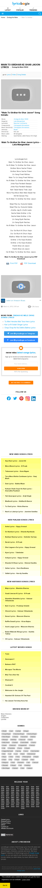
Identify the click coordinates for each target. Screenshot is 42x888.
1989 (17, 799)
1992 (32, 799)
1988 (12, 799)
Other (11, 757)
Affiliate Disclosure (7, 828)
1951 (27, 790)
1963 (7, 794)
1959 (27, 792)
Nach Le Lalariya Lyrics (21, 512)
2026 (2, 808)
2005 (17, 803)
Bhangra (5, 739)
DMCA (3, 825)
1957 (17, 792)
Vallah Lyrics (16, 573)
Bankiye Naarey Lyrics (20, 537)
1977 (37, 796)
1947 (7, 790)
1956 (12, 792)
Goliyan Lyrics (16, 558)
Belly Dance (6, 742)
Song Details (21, 74)
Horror (26, 751)
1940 (12, 788)
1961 (37, 792)
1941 (17, 788)
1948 (12, 790)
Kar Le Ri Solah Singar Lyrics (16, 325)
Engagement (23, 745)
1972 (12, 796)
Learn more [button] (26, 879)
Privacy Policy (5, 823)
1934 (22, 787)
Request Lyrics (6, 821)
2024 (32, 806)
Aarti (11, 731)
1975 (27, 796)
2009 (38, 803)
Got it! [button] (5, 885)
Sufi (20, 765)
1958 (22, 792)
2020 (12, 806)
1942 (22, 788)
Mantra (33, 737)
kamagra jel (36, 775)
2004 (13, 803)
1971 (7, 796)
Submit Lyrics (5, 819)
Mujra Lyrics (17, 588)
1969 (37, 794)
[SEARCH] (40, 14)
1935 (27, 787)
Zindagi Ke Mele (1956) (21, 119)
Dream (5, 745)
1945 (37, 788)
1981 (17, 797)
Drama (34, 742)
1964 (12, 794)
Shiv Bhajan (6, 768)
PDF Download (30, 263)
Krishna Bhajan (32, 734)
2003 (7, 803)
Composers (5, 717)
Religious (5, 762)
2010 (2, 805)
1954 (2, 792)
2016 (32, 805)
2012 (12, 805)
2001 (37, 801)
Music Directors (6, 714)
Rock (13, 762)
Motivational (31, 754)
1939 (7, 788)
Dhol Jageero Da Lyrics (20, 547)
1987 (7, 799)
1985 (37, 797)
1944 (32, 788)
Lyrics (9, 74)
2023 (27, 806)
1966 (22, 794)
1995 (7, 801)
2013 (17, 805)
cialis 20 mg (4, 775)
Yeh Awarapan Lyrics (18, 496)
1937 (37, 787)
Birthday (13, 739)
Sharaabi (5, 765)
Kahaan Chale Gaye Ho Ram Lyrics (19, 490)
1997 (17, 801)
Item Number (35, 751)
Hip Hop (19, 751)
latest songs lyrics (26, 352)
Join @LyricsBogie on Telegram (22, 334)
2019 (7, 806)
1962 (2, 794)
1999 (27, 801)
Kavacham (25, 737)
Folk (4, 748)
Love (16, 754)
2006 (23, 803)
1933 (17, 787)
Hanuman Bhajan (19, 734)
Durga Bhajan (6, 734)
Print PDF (14, 263)
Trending (33, 10)
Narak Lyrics (13, 542)
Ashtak (19, 731)
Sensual (35, 762)
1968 (32, 794)
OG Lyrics (17, 639)
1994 (2, 801)
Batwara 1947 (10, 664)
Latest (8, 10)
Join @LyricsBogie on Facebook (22, 340)
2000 (33, 801)
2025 (37, 806)
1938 (2, 788)
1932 (12, 787)
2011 (7, 805)
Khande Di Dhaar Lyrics (21, 563)
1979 (7, 797)
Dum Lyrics (15, 484)
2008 (33, 803)
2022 (22, 806)
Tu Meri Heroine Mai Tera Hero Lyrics (19, 322)
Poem (4, 759)
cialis (10, 775)
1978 (2, 797)
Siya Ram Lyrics (15, 461)
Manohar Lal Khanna (20, 123)
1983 (27, 797)
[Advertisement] (21, 40)
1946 (2, 790)
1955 (7, 792)
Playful (36, 757)
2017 (37, 805)
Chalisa (16, 737)
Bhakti (16, 129)
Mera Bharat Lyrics (16, 466)
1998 (22, 801)
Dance (30, 739)
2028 (22, 808)
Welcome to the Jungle (14, 690)
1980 (12, 797)
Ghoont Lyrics (19, 611)
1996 (12, 801)
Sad (29, 762)
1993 (37, 799)
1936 (32, 787)
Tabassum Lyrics (17, 471)
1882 (2, 787)
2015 (27, 805)
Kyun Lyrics (14, 552)
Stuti (23, 768)
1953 (37, 790)
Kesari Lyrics (17, 616)
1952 (32, 790)
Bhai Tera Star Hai (12, 675)
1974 (22, 796)
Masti (22, 754)
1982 (22, 797)
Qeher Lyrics (17, 568)
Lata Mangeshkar (19, 121)
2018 (2, 806)
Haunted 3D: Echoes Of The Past (17, 695)
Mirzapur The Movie (13, 669)
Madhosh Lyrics (18, 501)
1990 (22, 799)
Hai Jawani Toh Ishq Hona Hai (16, 701)
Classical (22, 739)
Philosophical (27, 757)
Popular (20, 10)
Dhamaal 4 (9, 680)
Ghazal (27, 748)
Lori (10, 754)
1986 (2, 799)
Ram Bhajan (6, 737)
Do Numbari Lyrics (19, 532)
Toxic (7, 654)
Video (14, 74)
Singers (3, 716)
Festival (32, 745)
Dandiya (15, 742)
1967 (27, 794)
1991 (27, 799)
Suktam (30, 768)
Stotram (15, 768)
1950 (22, 790)
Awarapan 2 (9, 659)
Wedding (27, 765)
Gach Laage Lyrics (19, 627)
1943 (27, 788)
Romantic (21, 762)
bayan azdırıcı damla (19, 775)
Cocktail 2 (9, 685)
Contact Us (4, 826)
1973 (17, 796)
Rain (32, 759)
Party (18, 757)
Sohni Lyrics (16, 526)
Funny (20, 748)
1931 (7, 787)
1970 (2, 796)
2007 (28, 803)
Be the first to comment (21, 382)
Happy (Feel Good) (8, 751)
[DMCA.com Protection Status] (7, 835)
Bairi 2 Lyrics (17, 606)
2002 (2, 803)
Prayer (17, 759)
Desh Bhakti (24, 742)
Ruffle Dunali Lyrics (18, 621)
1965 (17, 794)
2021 (17, 806)
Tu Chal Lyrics (16, 506)
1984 (32, 797)
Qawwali (25, 759)
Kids (4, 754)
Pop (11, 759)
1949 (17, 790)
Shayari (14, 765)
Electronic (13, 745)
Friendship (12, 748)
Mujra (4, 757)
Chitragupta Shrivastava (21, 125)
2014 (22, 805)
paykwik (29, 775)
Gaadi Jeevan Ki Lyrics (17, 593)
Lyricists (3, 719)
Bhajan (26, 731)
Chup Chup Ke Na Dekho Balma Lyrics (19, 328)
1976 (32, 796)
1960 (32, 792)
